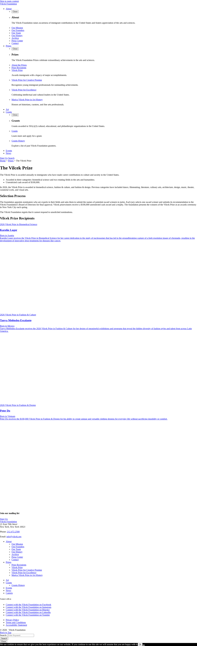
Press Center (17, 40)
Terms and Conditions (16, 622)
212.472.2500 (13, 531)
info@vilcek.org (13, 536)
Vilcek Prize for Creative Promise (27, 80)
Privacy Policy (12, 620)
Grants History (18, 141)
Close (3, 641)
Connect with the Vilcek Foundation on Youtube (28, 615)
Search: (3, 635)
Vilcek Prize (17, 70)
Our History (17, 35)
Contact (15, 43)
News (8, 153)
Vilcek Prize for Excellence (24, 90)
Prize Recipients (19, 67)
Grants (9, 112)
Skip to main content (9, 1)
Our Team (16, 33)
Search (11, 158)
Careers (9, 593)
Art (7, 109)
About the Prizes (19, 65)
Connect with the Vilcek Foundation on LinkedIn (28, 612)
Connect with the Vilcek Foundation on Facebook (28, 604)
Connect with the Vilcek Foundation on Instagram (28, 607)
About (9, 8)
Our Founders (18, 30)
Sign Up (4, 158)
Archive (15, 38)
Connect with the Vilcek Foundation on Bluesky (28, 610)
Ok (140, 644)
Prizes (8, 46)
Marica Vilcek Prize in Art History (27, 99)
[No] (143, 645)
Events (9, 150)
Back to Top (5, 632)
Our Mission (17, 28)
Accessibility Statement (16, 625)
